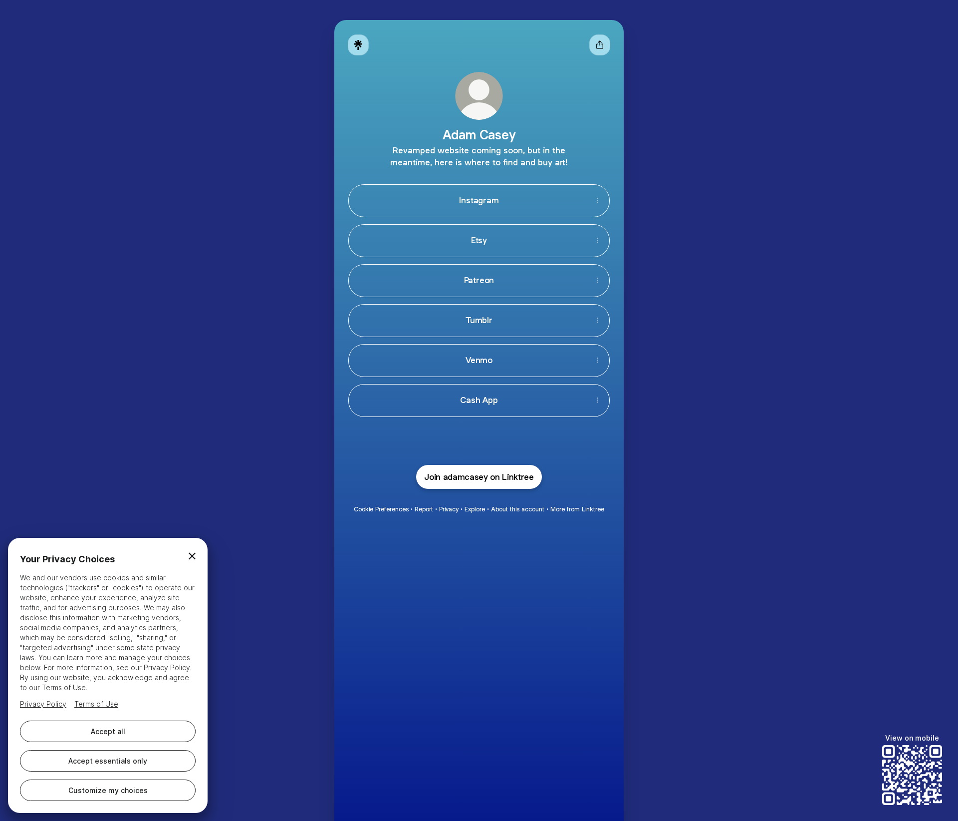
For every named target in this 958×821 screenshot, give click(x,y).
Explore (475, 509)
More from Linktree (577, 509)
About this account (517, 509)
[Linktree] (358, 45)
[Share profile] (600, 45)
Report (424, 509)
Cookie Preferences (381, 509)
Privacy (449, 509)
